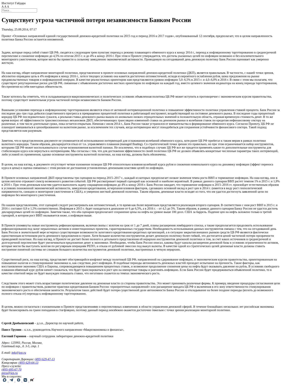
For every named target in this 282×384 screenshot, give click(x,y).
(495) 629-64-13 (28, 362)
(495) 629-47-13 (45, 359)
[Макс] (5, 380)
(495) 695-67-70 (11, 369)
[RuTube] (32, 380)
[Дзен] (18, 380)
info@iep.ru (19, 352)
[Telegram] (11, 380)
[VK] (25, 380)
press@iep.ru (10, 373)
